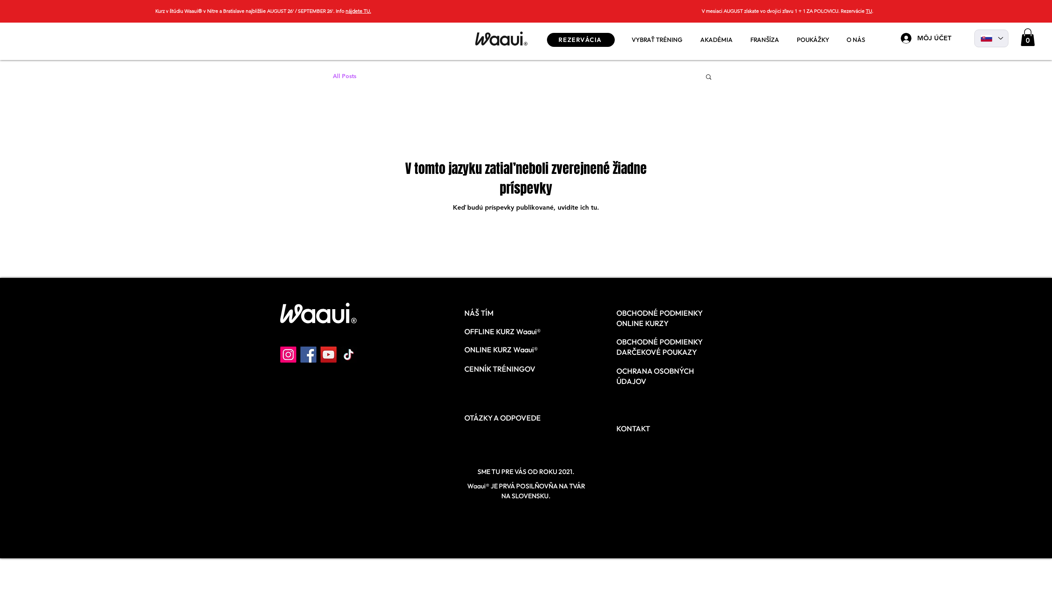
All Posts (344, 76)
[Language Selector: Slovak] (991, 38)
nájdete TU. (358, 11)
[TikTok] (349, 355)
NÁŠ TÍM (479, 313)
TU (869, 11)
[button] (716, 37)
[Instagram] (288, 355)
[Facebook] (308, 355)
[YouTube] (329, 355)
